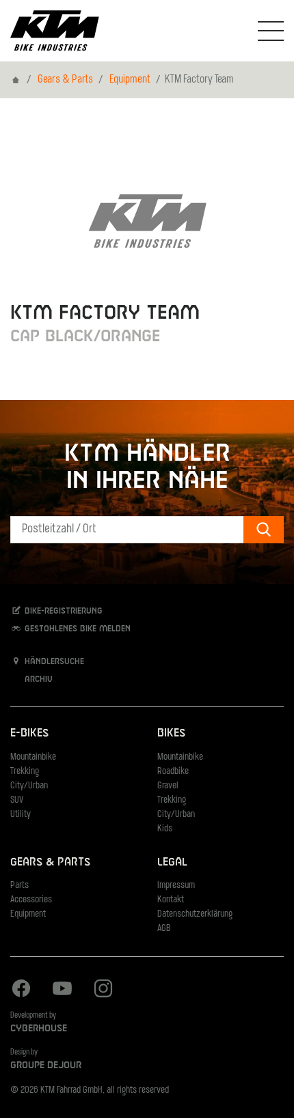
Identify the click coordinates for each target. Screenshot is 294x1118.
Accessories (31, 900)
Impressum (176, 885)
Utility (20, 814)
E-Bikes (29, 733)
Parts (19, 885)
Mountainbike (33, 757)
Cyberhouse (38, 1028)
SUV (16, 800)
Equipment (129, 79)
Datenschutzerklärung (194, 914)
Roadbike (173, 771)
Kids (164, 829)
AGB (164, 928)
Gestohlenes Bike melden (76, 628)
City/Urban (29, 786)
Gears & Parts (65, 79)
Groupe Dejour (45, 1065)
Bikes (171, 733)
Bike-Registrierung (62, 610)
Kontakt (170, 900)
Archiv (37, 679)
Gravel (167, 786)
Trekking (24, 771)
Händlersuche (53, 662)
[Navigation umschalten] (271, 31)
